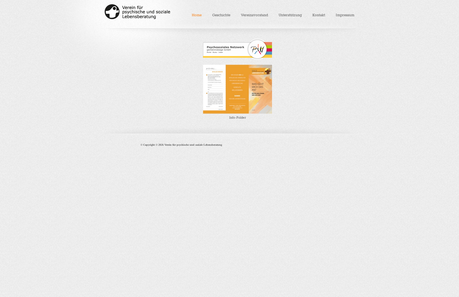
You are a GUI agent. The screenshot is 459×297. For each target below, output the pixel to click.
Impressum (345, 15)
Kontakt (318, 15)
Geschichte (221, 15)
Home (197, 15)
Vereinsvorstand (254, 15)
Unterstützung (290, 15)
